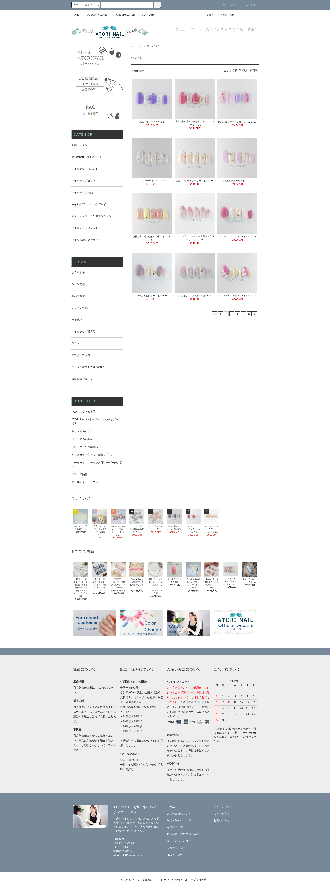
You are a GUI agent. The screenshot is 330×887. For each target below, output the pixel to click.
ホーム (133, 46)
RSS (169, 854)
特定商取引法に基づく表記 (183, 834)
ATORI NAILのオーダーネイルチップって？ (94, 421)
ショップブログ (176, 847)
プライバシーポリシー (180, 840)
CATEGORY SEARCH (97, 15)
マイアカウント (223, 806)
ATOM (178, 854)
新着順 (254, 70)
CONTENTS (148, 15)
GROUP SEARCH (125, 15)
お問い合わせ (227, 15)
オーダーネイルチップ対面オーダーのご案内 (96, 464)
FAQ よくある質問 (83, 411)
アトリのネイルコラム (84, 482)
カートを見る (222, 813)
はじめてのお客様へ (83, 439)
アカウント (229, 5)
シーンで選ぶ (145, 46)
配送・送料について (179, 820)
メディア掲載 (79, 474)
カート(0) (251, 5)
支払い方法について (179, 813)
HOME (75, 15)
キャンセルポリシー (83, 431)
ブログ (209, 15)
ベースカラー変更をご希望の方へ (91, 454)
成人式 (156, 46)
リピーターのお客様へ (84, 446)
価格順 (243, 70)
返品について (175, 827)
